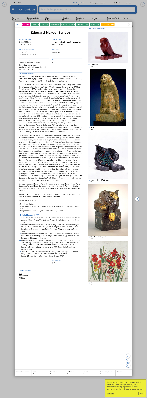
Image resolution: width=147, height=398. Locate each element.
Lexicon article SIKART (26, 74)
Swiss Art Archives (108, 24)
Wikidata (22, 278)
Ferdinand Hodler (83, 24)
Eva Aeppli (35, 24)
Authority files (56, 260)
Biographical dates (25, 39)
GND (53, 263)
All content (26, 24)
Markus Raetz (95, 24)
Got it (141, 394)
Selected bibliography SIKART (29, 215)
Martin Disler (55, 24)
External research (25, 270)
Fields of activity (24, 60)
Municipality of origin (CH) (27, 49)
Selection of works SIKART (97, 28)
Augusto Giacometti (68, 24)
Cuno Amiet (45, 24)
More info (110, 394)
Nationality (55, 49)
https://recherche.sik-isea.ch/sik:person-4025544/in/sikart (41, 211)
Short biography (57, 39)
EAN (20, 273)
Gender (54, 60)
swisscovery (23, 276)
